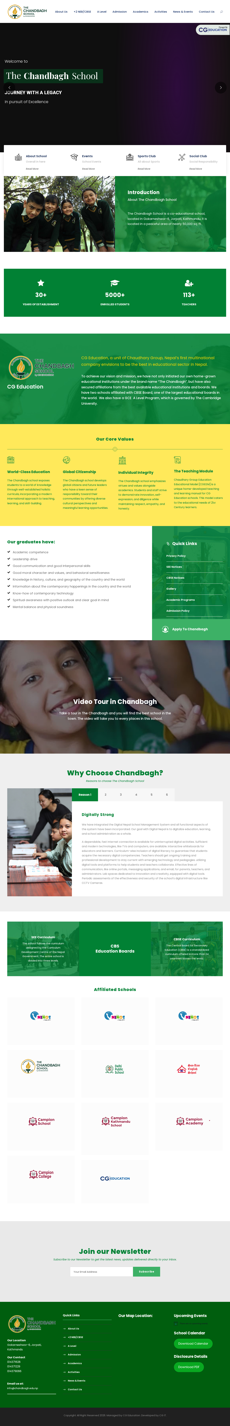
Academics (140, 12)
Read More (32, 168)
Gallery (171, 589)
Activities (160, 12)
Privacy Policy (176, 556)
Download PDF (189, 1367)
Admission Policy (178, 611)
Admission (119, 12)
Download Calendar (193, 1343)
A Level (101, 12)
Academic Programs (180, 600)
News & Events (183, 12)
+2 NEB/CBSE (82, 12)
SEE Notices (174, 567)
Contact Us (207, 12)
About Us (61, 12)
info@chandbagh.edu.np (22, 1388)
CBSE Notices (175, 578)
